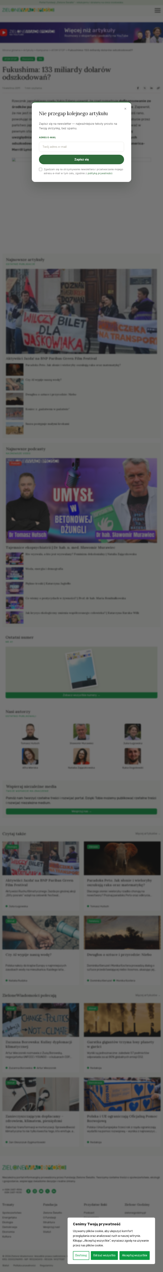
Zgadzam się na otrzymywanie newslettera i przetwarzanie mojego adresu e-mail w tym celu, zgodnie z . (83, 171)
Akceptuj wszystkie (134, 1255)
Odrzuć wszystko (104, 1255)
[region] (111, 1241)
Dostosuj (81, 1255)
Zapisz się (81, 159)
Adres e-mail (47, 137)
